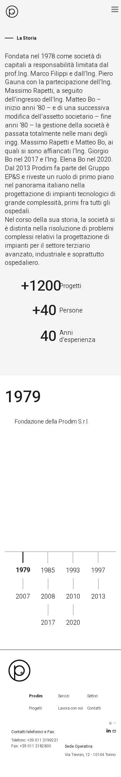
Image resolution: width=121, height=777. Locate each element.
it (110, 722)
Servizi (63, 696)
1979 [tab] (23, 570)
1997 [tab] (98, 570)
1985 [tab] (48, 570)
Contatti (94, 708)
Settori (92, 696)
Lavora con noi (70, 708)
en (115, 722)
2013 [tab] (98, 596)
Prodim (36, 696)
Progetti (35, 708)
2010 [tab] (73, 596)
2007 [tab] (23, 596)
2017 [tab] (48, 622)
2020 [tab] (73, 622)
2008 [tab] (48, 596)
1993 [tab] (73, 570)
